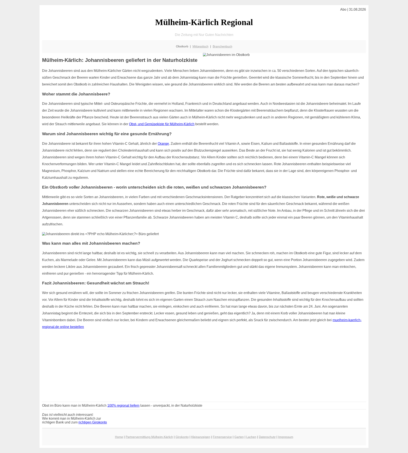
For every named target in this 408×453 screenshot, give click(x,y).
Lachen (251, 437)
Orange (163, 143)
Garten (239, 437)
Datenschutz (267, 437)
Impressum (285, 437)
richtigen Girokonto (92, 422)
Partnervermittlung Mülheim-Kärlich (149, 437)
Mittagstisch (200, 46)
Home (119, 437)
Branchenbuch (222, 46)
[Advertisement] (204, 367)
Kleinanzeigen (200, 437)
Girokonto (182, 437)
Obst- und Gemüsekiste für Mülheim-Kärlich (161, 124)
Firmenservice (222, 437)
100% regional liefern (123, 405)
